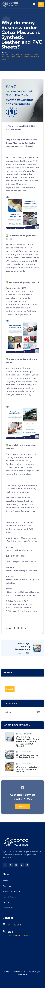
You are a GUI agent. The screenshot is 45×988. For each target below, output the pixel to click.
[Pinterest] (22, 628)
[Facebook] (14, 628)
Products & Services (12, 891)
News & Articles (10, 897)
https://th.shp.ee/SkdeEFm (19, 550)
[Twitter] (18, 628)
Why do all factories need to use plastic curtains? (26, 769)
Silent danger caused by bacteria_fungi (27, 756)
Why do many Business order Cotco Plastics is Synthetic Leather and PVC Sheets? (27, 741)
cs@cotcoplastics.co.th (19, 935)
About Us (7, 886)
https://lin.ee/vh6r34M (26, 541)
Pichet (11, 126)
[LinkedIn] (25, 628)
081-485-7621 (15, 924)
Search (8, 672)
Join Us (6, 902)
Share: (8, 628)
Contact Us (8, 908)
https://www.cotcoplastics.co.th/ (22, 570)
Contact (22, 806)
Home (4, 52)
